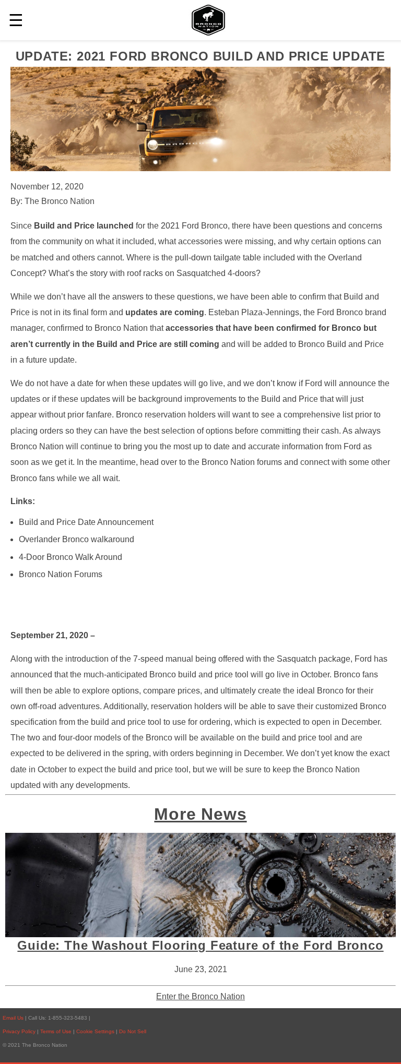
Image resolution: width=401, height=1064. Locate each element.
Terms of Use (56, 1031)
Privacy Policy (19, 1031)
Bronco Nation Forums (60, 574)
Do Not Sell (132, 1031)
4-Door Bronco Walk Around (70, 557)
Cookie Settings (96, 1031)
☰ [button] (15, 20)
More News (200, 814)
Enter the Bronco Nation (200, 996)
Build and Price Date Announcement (86, 522)
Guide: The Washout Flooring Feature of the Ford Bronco (200, 945)
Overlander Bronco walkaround (76, 539)
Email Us (13, 1018)
